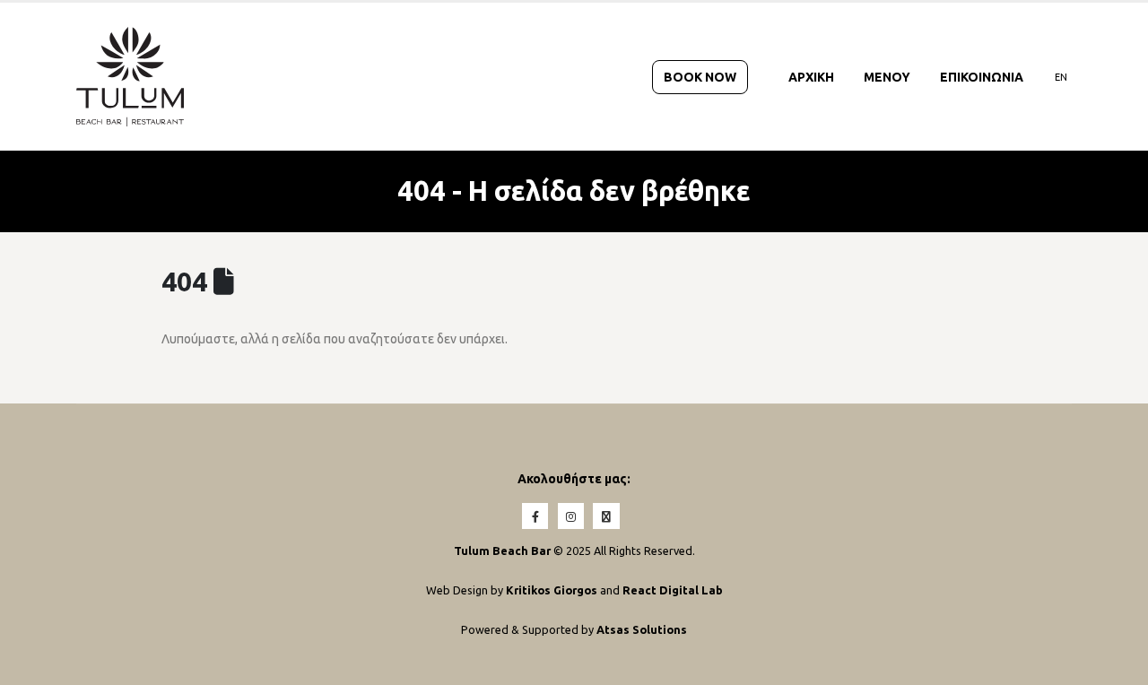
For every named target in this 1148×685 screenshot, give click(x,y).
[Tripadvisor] (606, 516)
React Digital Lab (672, 590)
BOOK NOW (700, 77)
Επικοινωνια (981, 77)
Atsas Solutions (641, 629)
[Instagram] (571, 516)
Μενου (887, 77)
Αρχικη (811, 77)
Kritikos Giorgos (553, 590)
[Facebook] (535, 516)
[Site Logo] (130, 76)
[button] (1108, 663)
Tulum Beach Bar (502, 550)
